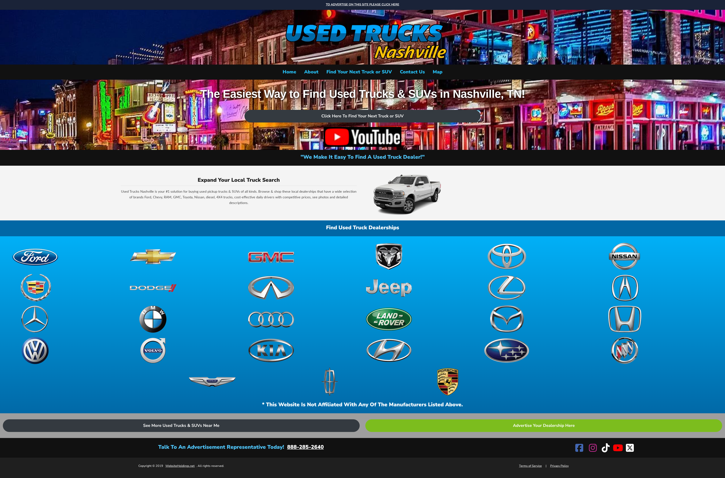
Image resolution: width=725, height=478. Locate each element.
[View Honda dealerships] (624, 319)
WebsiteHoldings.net (180, 466)
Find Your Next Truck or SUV (359, 72)
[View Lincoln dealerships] (330, 382)
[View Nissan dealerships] (624, 256)
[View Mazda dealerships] (506, 319)
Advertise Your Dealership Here (544, 425)
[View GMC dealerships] (271, 256)
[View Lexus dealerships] (506, 288)
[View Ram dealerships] (389, 256)
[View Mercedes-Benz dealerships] (35, 319)
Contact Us (412, 72)
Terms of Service (530, 466)
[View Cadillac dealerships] (35, 288)
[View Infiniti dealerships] (271, 288)
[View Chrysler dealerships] (212, 382)
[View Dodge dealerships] (153, 288)
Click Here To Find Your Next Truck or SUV (362, 116)
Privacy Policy (559, 466)
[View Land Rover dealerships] (389, 319)
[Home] (362, 37)
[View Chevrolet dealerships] (153, 256)
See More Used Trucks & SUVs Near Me (181, 425)
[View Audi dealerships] (271, 319)
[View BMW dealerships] (153, 319)
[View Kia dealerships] (271, 350)
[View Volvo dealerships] (153, 350)
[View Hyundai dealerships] (389, 350)
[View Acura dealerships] (624, 288)
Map (438, 72)
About (311, 72)
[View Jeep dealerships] (389, 288)
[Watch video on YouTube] (362, 137)
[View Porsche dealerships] (447, 382)
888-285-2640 (305, 447)
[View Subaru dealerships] (506, 350)
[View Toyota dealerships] (506, 256)
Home (289, 72)
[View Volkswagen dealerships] (35, 350)
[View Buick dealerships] (624, 350)
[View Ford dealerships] (35, 256)
